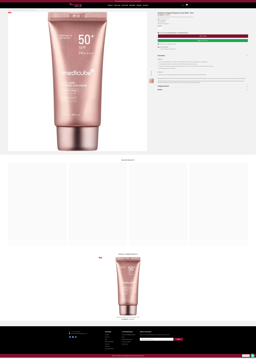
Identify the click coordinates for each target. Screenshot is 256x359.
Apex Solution (141, 355)
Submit (179, 339)
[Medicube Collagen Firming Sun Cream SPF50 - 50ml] (128, 286)
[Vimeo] (76, 337)
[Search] (183, 5)
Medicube (164, 20)
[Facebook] (70, 337)
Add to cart (202, 36)
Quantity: (160, 25)
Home (9, 10)
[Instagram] (73, 337)
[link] (37, 242)
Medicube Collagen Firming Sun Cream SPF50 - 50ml (128, 317)
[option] (128, 1)
